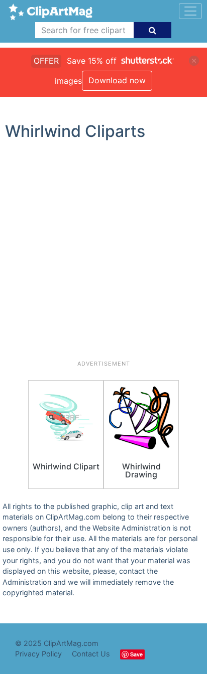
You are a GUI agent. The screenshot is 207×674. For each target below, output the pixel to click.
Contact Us (91, 653)
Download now (117, 80)
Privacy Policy (38, 653)
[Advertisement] (103, 254)
